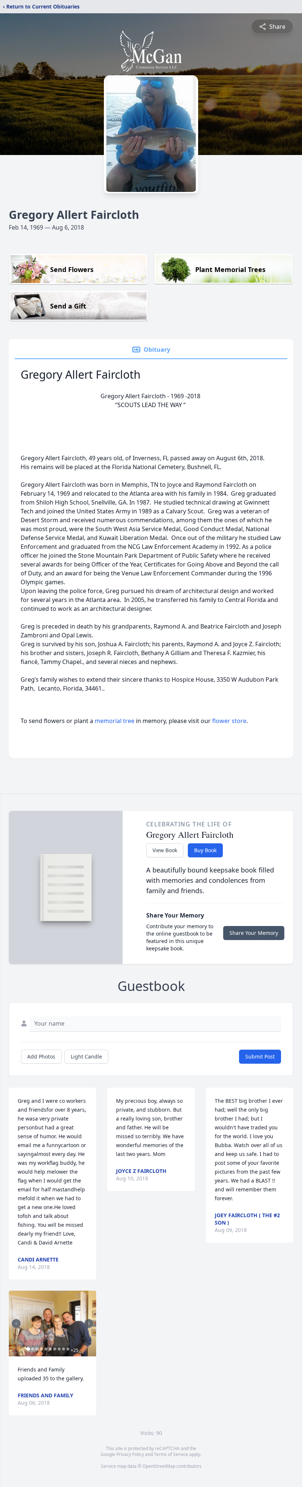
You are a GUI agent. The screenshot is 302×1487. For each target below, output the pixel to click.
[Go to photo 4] (41, 1348)
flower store (229, 721)
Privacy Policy (130, 1454)
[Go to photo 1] (28, 1349)
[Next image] (88, 1323)
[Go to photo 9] (63, 1348)
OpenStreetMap (159, 1466)
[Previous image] (16, 1323)
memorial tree (114, 721)
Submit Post (260, 1056)
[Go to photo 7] (54, 1348)
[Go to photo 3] (36, 1348)
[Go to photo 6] (50, 1348)
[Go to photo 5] (45, 1348)
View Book (164, 850)
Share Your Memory (253, 932)
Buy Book (205, 850)
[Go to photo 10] (67, 1348)
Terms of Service (171, 1454)
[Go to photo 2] (32, 1348)
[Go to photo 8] (58, 1348)
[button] (52, 1323)
